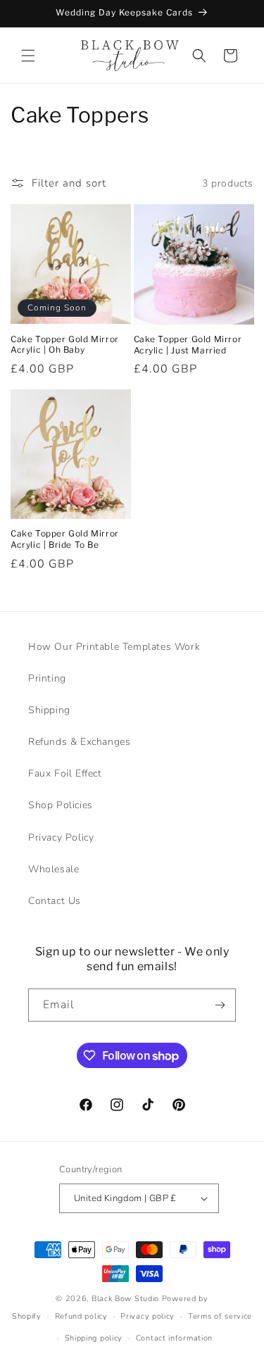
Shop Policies (60, 805)
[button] (28, 55)
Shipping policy (94, 1338)
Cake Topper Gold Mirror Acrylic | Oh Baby (65, 345)
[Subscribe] (219, 1005)
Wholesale (53, 869)
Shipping (49, 710)
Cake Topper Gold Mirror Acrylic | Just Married (188, 345)
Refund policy (81, 1316)
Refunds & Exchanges (79, 741)
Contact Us (54, 901)
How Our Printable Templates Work (114, 646)
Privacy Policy (61, 837)
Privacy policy (147, 1316)
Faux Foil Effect (65, 773)
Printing (47, 678)
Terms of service (220, 1316)
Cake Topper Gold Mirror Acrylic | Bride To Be (65, 539)
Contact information (174, 1338)
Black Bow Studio (125, 1298)
